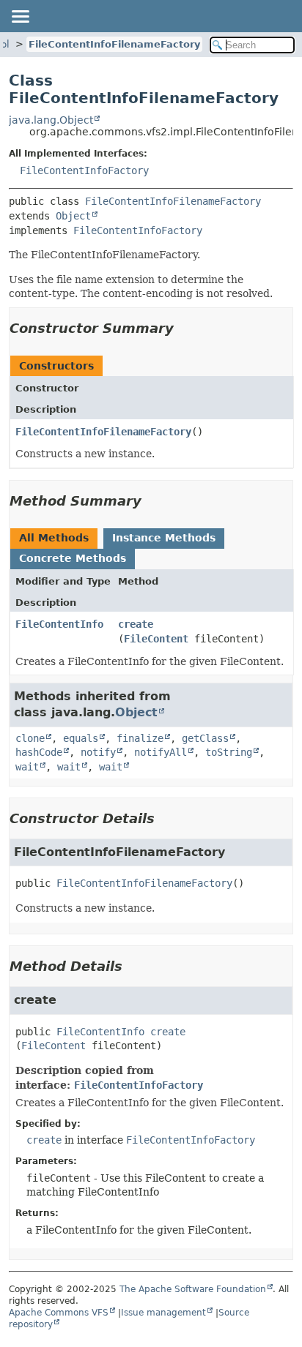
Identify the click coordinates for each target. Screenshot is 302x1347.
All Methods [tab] (54, 538)
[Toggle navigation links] (19, 16)
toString (228, 752)
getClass (205, 738)
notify (98, 752)
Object (73, 216)
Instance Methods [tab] (164, 538)
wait (27, 767)
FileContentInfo (59, 624)
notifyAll (160, 752)
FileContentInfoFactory (84, 170)
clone (30, 738)
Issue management (163, 1312)
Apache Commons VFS (58, 1312)
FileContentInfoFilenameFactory (114, 44)
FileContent (156, 639)
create (135, 624)
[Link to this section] (184, 328)
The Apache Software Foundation (192, 1289)
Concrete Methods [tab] (72, 558)
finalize (140, 738)
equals (80, 738)
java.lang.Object (51, 120)
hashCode (38, 752)
